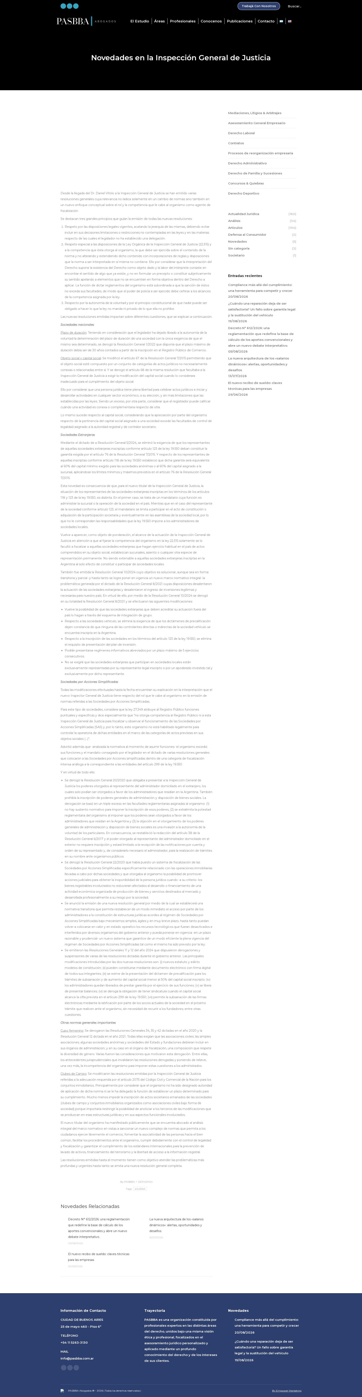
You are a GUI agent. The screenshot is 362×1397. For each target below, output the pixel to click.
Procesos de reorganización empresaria (260, 153)
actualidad (140, 1189)
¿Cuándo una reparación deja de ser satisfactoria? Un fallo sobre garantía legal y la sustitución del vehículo (261, 309)
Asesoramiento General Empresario (256, 123)
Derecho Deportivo (243, 193)
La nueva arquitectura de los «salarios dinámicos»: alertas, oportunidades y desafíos (176, 1225)
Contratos (236, 143)
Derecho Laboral (241, 133)
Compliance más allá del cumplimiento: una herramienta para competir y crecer (260, 288)
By (127, 1181)
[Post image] (62, 1219)
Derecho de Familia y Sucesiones (255, 173)
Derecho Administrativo (247, 163)
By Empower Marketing (286, 1390)
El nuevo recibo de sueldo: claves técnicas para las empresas (98, 1257)
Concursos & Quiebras (246, 183)
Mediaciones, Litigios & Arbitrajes (254, 113)
